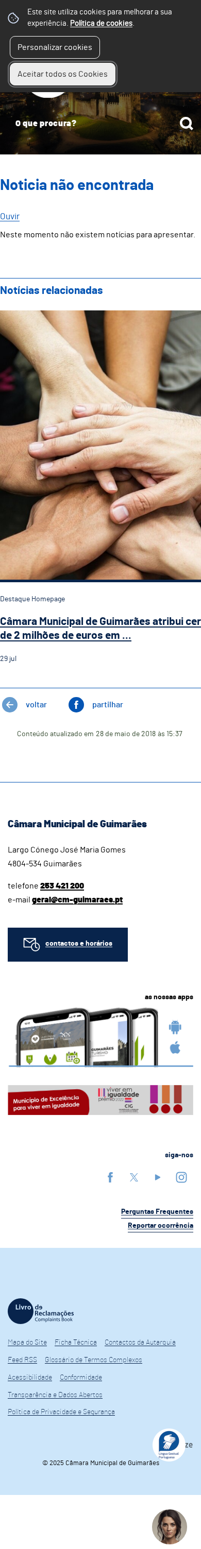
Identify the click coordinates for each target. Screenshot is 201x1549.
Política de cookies (101, 23)
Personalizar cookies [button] (55, 47)
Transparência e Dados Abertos (55, 1395)
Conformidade (81, 1377)
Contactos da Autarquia (140, 1342)
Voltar (36, 705)
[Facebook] (110, 1177)
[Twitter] (134, 1177)
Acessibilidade (30, 1377)
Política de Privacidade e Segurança (61, 1412)
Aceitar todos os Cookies (63, 74)
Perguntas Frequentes (157, 1211)
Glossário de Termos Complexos (93, 1360)
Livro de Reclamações (41, 1311)
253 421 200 (62, 886)
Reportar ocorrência (160, 1225)
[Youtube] (158, 1177)
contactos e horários (78, 943)
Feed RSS (22, 1360)
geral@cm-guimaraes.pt (77, 900)
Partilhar (107, 705)
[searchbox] (100, 123)
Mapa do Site (27, 1342)
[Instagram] (181, 1177)
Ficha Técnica (76, 1342)
